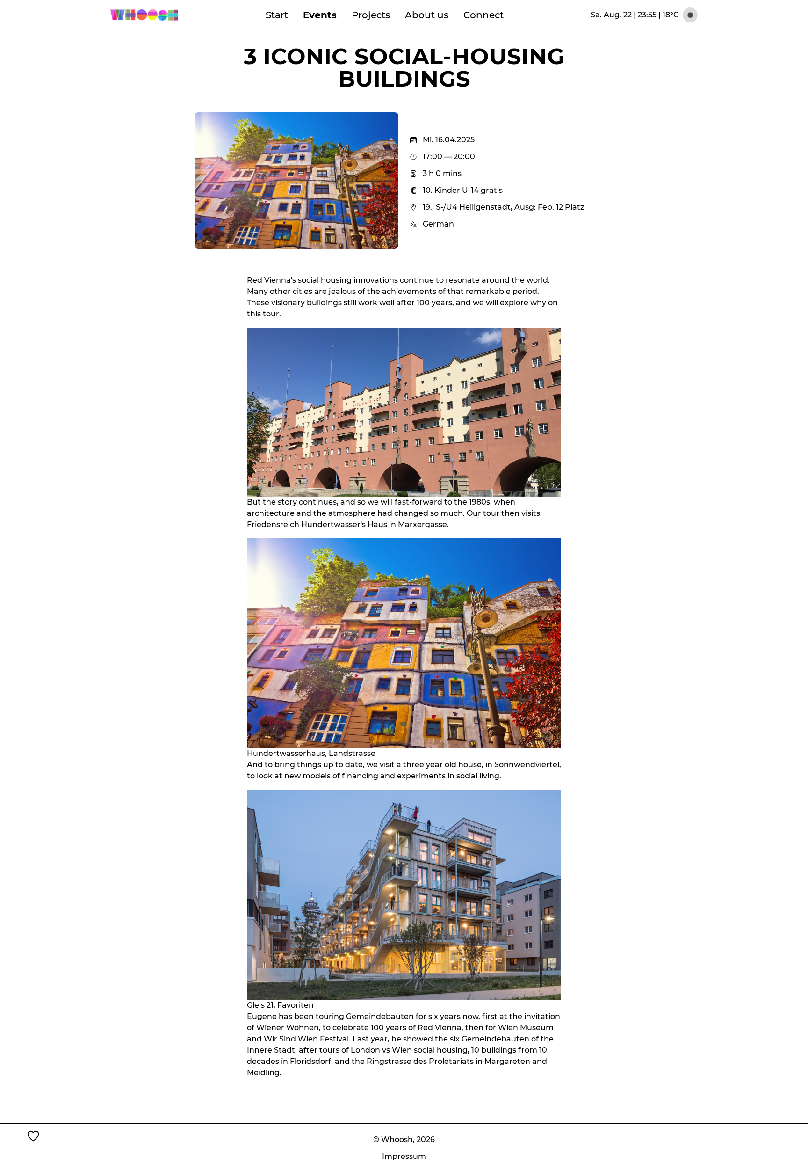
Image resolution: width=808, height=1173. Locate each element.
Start (277, 15)
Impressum (404, 1156)
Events (320, 15)
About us (426, 15)
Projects (371, 15)
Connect (483, 15)
